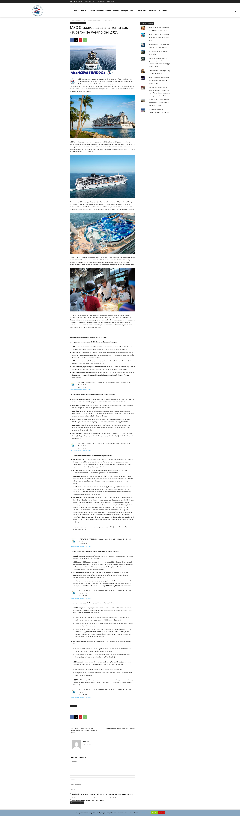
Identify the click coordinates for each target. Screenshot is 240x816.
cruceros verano (103, 706)
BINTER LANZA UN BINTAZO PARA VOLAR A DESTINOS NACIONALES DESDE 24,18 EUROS (159, 102)
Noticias (76, 20)
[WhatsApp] (85, 40)
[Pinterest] (80, 40)
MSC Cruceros (112, 706)
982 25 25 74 (82, 385)
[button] (235, 11)
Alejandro (74, 36)
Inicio (71, 20)
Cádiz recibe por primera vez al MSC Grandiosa (120, 729)
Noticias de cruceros (80, 23)
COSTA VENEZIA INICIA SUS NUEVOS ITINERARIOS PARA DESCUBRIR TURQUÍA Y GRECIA (83, 730)
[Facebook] (72, 40)
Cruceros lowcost (92, 706)
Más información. (146, 813)
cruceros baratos (82, 706)
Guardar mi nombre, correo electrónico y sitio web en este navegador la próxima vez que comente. (102, 794)
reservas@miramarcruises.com (80, 390)
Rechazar (162, 813)
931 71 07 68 (82, 387)
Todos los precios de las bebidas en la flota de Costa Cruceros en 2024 (159, 37)
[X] (76, 40)
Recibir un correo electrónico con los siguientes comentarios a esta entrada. (94, 798)
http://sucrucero (87, 744)
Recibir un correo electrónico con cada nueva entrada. (88, 800)
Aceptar (154, 813)
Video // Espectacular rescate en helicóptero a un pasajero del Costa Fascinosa (159, 80)
